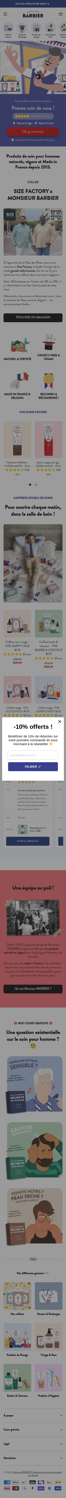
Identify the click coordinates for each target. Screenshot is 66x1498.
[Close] (59, 721)
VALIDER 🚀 (33, 766)
